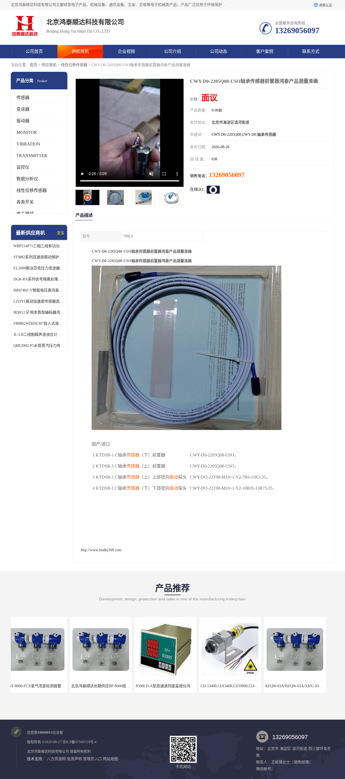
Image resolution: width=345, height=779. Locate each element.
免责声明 (74, 759)
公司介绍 (172, 51)
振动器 (22, 120)
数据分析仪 (27, 179)
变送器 (22, 109)
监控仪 (22, 167)
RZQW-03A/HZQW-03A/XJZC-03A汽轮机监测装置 (247, 686)
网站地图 (110, 759)
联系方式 (310, 51)
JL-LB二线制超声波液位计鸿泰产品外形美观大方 (39, 335)
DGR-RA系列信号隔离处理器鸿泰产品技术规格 (39, 279)
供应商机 (80, 51)
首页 (33, 65)
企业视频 (126, 51)
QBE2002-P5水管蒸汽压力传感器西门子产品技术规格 (39, 346)
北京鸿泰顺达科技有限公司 (48, 751)
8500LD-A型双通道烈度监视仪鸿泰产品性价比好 (117, 686)
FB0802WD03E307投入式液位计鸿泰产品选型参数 (39, 323)
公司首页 (34, 51)
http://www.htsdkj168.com (101, 550)
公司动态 (218, 51)
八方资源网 (56, 759)
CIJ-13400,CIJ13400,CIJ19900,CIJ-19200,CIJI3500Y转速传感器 (192, 686)
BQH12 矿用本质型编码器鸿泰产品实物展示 (39, 312)
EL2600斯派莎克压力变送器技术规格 (39, 268)
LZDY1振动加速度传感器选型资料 (39, 301)
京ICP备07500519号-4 (79, 742)
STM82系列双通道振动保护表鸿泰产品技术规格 (39, 257)
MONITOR (26, 132)
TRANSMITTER (31, 155)
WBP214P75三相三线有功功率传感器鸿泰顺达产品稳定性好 (39, 246)
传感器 (22, 97)
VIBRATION (28, 144)
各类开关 (25, 202)
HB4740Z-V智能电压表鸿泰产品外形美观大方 (39, 290)
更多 (60, 233)
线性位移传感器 (74, 65)
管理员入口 (92, 759)
